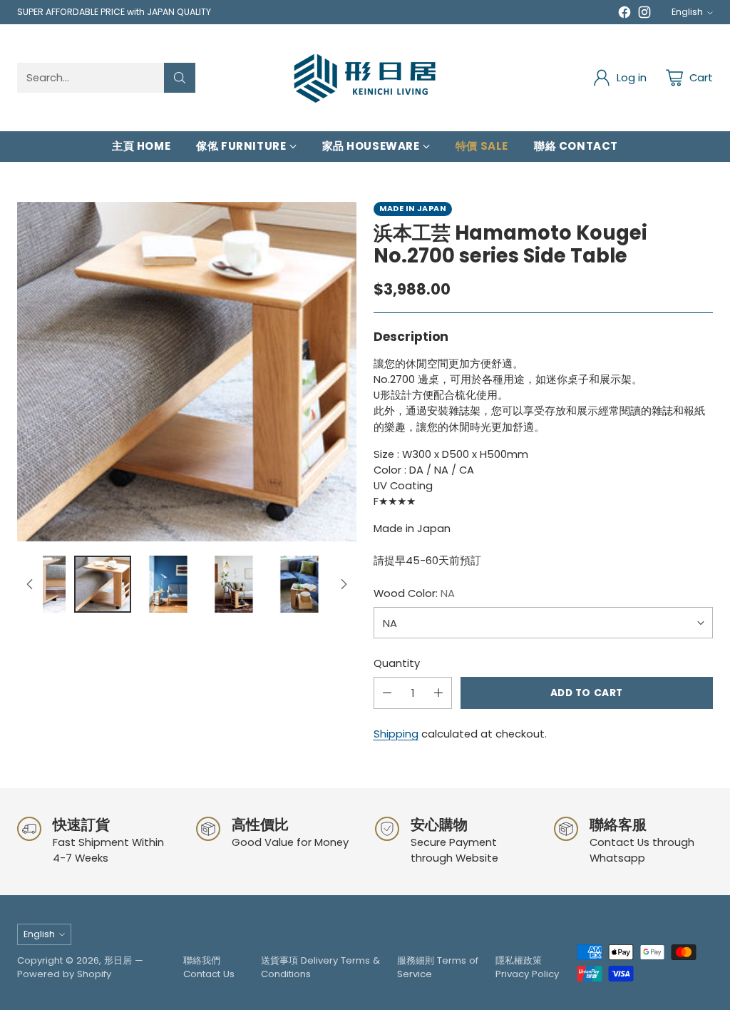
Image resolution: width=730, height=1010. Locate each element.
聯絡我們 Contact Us (209, 967)
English (687, 12)
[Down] (343, 584)
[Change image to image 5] (168, 584)
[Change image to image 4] (102, 584)
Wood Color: (414, 593)
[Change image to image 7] (299, 584)
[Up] (30, 584)
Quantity (397, 663)
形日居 (118, 960)
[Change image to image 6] (233, 584)
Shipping (396, 733)
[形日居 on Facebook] (624, 14)
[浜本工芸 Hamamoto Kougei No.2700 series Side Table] (186, 371)
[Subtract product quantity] (387, 693)
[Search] (179, 78)
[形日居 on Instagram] (644, 14)
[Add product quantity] (438, 693)
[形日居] (365, 78)
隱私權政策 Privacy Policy (527, 967)
